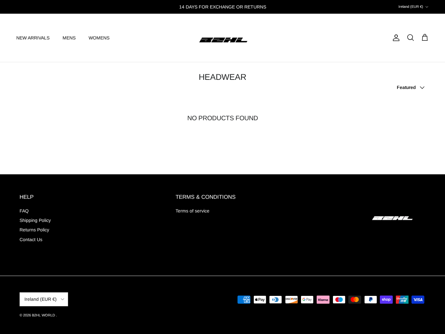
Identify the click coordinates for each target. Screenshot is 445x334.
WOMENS (99, 37)
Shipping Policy (35, 220)
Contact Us (31, 239)
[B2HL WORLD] (222, 37)
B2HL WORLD (44, 315)
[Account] (395, 38)
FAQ (24, 210)
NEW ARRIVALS (33, 37)
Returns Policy (34, 229)
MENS (69, 37)
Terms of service (192, 210)
